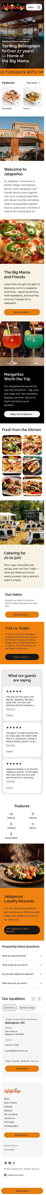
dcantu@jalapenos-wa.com (16, 1051)
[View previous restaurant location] (33, 998)
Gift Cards (9, 1122)
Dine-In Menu (10, 1102)
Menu (31, 7)
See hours (35, 1061)
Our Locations (11, 1114)
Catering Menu (11, 1126)
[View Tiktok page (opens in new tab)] (13, 1163)
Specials (8, 1110)
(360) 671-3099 (12, 1045)
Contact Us (9, 1118)
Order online (22, 1068)
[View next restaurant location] (39, 998)
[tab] (9, 1007)
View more (10, 709)
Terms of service (11, 1145)
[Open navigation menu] (38, 7)
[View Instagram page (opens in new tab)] (9, 1163)
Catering (8, 1106)
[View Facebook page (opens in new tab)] (5, 1163)
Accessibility (9, 1150)
